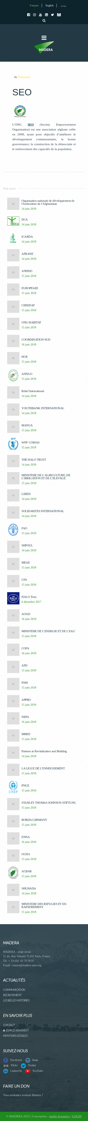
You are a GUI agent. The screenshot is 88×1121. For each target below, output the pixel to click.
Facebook (16, 1060)
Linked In (16, 1070)
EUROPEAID (29, 288)
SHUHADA (28, 888)
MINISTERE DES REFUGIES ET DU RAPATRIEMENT (44, 906)
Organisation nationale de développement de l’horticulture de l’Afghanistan (47, 202)
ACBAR (26, 871)
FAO (24, 528)
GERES (26, 494)
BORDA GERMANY (34, 819)
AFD (24, 665)
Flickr (14, 1065)
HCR (24, 356)
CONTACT (9, 1025)
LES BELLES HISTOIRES (16, 1000)
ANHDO (26, 271)
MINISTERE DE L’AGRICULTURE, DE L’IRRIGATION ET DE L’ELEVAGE (45, 477)
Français (34, 5)
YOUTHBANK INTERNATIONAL (42, 408)
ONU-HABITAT (31, 322)
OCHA (25, 854)
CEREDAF (28, 305)
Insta (35, 1060)
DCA (24, 219)
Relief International (32, 391)
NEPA (25, 717)
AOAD (25, 614)
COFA (25, 648)
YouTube (37, 1070)
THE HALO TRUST (33, 459)
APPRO (26, 699)
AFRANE (27, 253)
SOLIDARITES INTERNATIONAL (42, 511)
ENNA (25, 837)
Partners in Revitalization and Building (44, 751)
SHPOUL (27, 545)
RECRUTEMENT (12, 995)
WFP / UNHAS (30, 442)
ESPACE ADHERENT (17, 1030)
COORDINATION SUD (35, 339)
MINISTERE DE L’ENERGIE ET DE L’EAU (48, 631)
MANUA (27, 425)
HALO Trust (28, 596)
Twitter (32, 1065)
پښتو (63, 5)
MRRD (25, 734)
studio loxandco (59, 1116)
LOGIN (77, 1116)
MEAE (25, 562)
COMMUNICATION (14, 989)
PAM (24, 682)
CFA (24, 579)
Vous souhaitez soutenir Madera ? (23, 1095)
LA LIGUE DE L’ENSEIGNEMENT (43, 768)
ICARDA (27, 236)
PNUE (25, 785)
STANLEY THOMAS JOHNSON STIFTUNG (48, 802)
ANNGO (26, 374)
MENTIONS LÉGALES (15, 1035)
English (49, 5)
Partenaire (24, 77)
